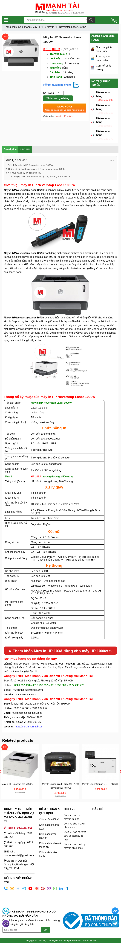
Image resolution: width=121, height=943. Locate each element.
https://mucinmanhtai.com (29, 726)
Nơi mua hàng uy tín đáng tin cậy (24, 172)
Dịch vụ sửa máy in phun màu (74, 825)
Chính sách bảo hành (48, 854)
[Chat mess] (115, 911)
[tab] (10, 149)
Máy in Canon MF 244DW (96, 784)
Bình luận (25, 149)
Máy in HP (38, 27)
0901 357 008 (105, 100)
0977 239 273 (105, 138)
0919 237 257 (105, 113)
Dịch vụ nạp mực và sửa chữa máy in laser (75, 836)
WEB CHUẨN (89, 940)
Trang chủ (10, 27)
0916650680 (105, 126)
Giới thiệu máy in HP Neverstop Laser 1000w (30, 165)
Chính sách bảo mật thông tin (50, 845)
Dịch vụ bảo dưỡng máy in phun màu (75, 846)
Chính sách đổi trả (49, 819)
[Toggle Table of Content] (110, 160)
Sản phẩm (24, 27)
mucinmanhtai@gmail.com (28, 689)
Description (10, 149)
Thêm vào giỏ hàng (57, 98)
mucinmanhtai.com (25, 694)
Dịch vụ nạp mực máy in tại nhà (73, 817)
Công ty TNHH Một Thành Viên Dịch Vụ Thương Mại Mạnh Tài (41, 176)
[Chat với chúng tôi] (6, 911)
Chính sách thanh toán (49, 827)
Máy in (70, 116)
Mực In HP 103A (48, 651)
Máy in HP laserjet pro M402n (57, 784)
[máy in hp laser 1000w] (21, 52)
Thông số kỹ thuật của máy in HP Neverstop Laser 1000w (36, 169)
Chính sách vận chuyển (48, 836)
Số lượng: (49, 93)
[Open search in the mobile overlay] (59, 20)
